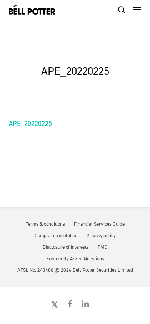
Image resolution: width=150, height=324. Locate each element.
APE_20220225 (30, 123)
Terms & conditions (45, 224)
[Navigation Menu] (137, 9)
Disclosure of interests (66, 247)
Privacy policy (101, 235)
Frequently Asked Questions (75, 258)
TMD (102, 247)
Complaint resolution (56, 235)
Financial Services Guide (99, 224)
